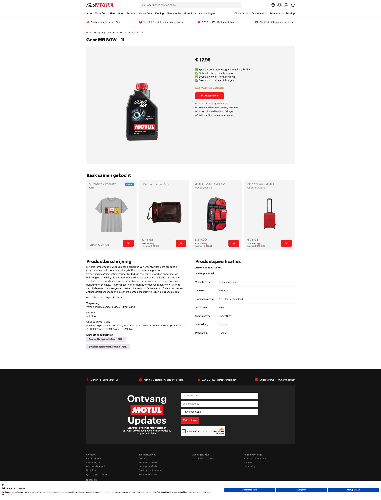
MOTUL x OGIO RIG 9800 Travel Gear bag (210, 186)
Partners (248, 463)
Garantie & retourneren (150, 470)
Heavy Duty (99, 33)
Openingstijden (201, 455)
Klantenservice (147, 455)
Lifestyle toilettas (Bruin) (156, 184)
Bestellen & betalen (148, 463)
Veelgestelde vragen (149, 474)
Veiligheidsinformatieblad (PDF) (108, 347)
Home (89, 33)
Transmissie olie (115, 33)
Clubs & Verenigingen (255, 459)
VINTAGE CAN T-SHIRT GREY (102, 186)
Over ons (143, 459)
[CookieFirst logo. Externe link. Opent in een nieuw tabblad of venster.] (3, 485)
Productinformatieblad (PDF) (106, 339)
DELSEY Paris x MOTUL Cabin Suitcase (260, 186)
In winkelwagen (209, 96)
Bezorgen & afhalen (148, 466)
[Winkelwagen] (293, 5)
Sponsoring (250, 466)
